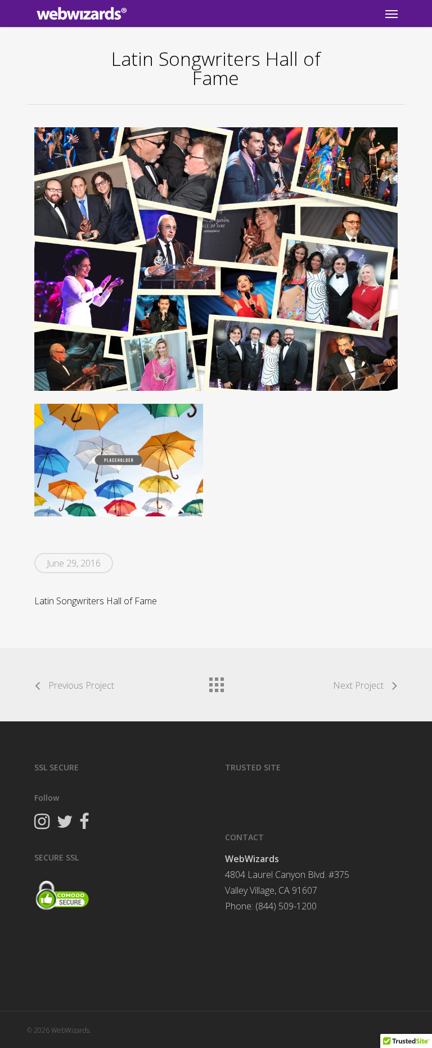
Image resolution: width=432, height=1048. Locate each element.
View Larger (123, 451)
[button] (391, 13)
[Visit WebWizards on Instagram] (42, 823)
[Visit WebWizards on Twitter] (64, 823)
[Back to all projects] (216, 682)
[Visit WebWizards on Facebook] (84, 823)
